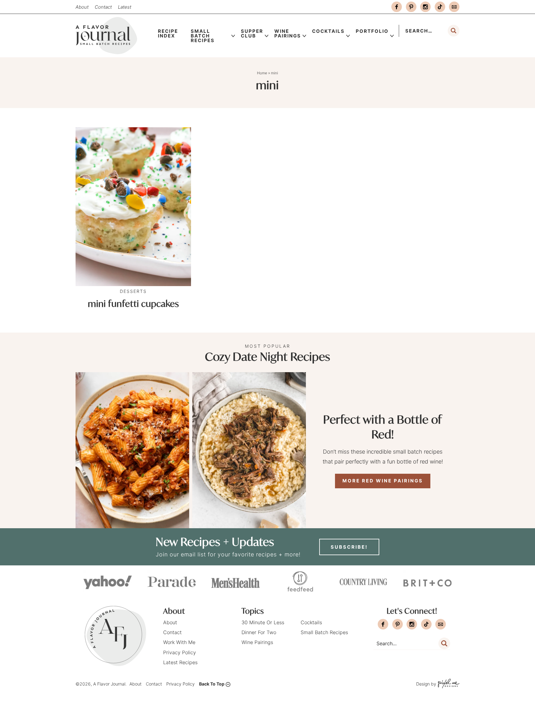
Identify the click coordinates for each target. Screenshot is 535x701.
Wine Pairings (287, 33)
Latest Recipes (180, 662)
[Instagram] (425, 7)
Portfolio (372, 31)
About (82, 7)
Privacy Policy (179, 652)
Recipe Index (168, 33)
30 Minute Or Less (262, 622)
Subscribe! (349, 547)
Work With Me (179, 642)
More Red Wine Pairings (382, 481)
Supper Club (252, 33)
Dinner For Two (258, 632)
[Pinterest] (411, 7)
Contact (103, 7)
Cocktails (328, 31)
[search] (453, 31)
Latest (124, 7)
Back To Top (211, 683)
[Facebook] (396, 7)
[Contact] (454, 7)
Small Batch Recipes (203, 35)
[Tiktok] (440, 7)
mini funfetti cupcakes (133, 303)
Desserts (133, 291)
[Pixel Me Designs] (447, 684)
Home (262, 73)
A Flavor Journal (114, 35)
